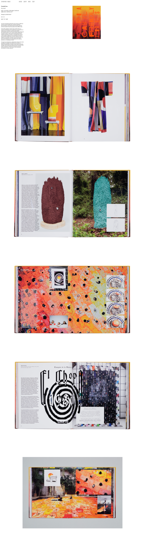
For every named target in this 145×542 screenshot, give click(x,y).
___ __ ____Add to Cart (4, 19)
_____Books (20, 1)
